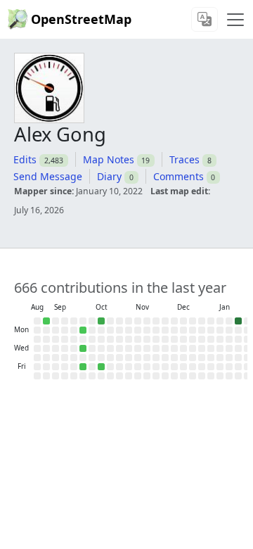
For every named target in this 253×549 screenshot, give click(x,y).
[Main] (235, 19)
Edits (25, 159)
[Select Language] (204, 19)
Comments (178, 176)
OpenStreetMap (81, 19)
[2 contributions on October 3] (82, 366)
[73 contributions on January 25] (238, 320)
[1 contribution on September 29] (82, 330)
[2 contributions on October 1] (82, 348)
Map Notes (108, 159)
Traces (184, 159)
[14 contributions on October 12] (101, 320)
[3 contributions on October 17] (101, 366)
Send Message (47, 176)
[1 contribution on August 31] (46, 320)
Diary (109, 176)
